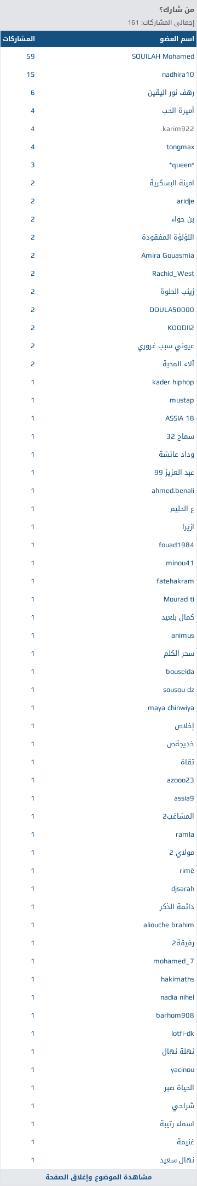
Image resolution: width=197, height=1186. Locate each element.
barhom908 (175, 1015)
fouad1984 (176, 545)
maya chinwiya (171, 707)
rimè (186, 870)
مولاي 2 (181, 852)
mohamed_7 (173, 961)
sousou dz (178, 689)
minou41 (180, 563)
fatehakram (175, 581)
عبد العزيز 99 (174, 472)
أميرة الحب (178, 110)
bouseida (180, 671)
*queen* (181, 165)
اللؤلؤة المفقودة (168, 237)
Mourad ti (179, 599)
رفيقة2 (183, 943)
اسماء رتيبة (177, 1124)
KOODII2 (180, 327)
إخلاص (184, 726)
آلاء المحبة (178, 364)
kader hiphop (173, 382)
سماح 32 (180, 436)
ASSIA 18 (179, 418)
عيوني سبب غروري (165, 346)
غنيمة (185, 1142)
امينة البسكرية (171, 183)
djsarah (182, 888)
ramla (185, 834)
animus (182, 635)
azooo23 (180, 780)
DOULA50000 (171, 309)
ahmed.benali (173, 490)
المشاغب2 (178, 816)
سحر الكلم (179, 653)
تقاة (187, 762)
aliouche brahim (168, 925)
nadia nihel (177, 997)
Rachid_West (173, 273)
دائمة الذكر (177, 906)
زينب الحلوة (177, 291)
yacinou (182, 1069)
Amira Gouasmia (167, 255)
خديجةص (180, 744)
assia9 (184, 798)
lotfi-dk (182, 1033)
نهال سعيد (177, 1160)
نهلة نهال (178, 1051)
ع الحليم (182, 508)
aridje (185, 201)
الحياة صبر (179, 1087)
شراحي (183, 1106)
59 (30, 56)
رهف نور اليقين (171, 92)
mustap (182, 400)
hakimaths (177, 979)
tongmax (180, 147)
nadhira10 (178, 74)
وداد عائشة (176, 454)
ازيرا (188, 527)
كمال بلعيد (177, 617)
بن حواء (182, 219)
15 (30, 74)
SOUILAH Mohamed (163, 56)
